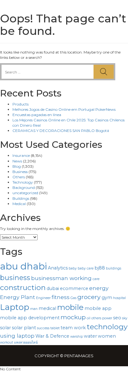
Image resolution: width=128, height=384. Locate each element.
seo (117, 318)
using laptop (17, 335)
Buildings (20, 198)
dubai (53, 288)
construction (23, 287)
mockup (73, 317)
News (17, 161)
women (107, 336)
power (107, 318)
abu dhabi (23, 266)
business (15, 278)
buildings (113, 268)
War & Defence (52, 336)
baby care (86, 268)
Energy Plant (17, 297)
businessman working (61, 278)
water (90, 336)
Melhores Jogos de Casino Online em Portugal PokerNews (64, 109)
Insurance (21, 155)
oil (88, 318)
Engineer (43, 298)
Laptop (14, 307)
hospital (119, 298)
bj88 (99, 268)
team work (73, 327)
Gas (73, 298)
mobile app (98, 308)
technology (107, 326)
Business (20, 171)
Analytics (58, 268)
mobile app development (30, 318)
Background (23, 187)
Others (18, 177)
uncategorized (25, 192)
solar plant (24, 327)
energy (98, 288)
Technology (22, 182)
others (96, 318)
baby (73, 268)
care (96, 279)
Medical (19, 203)
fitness (61, 297)
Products (20, 104)
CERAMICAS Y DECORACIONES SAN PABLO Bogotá (60, 130)
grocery (89, 297)
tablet (55, 328)
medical (47, 308)
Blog (16, 166)
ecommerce (74, 288)
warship (76, 337)
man (34, 309)
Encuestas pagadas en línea (36, 114)
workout (6, 342)
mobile (70, 307)
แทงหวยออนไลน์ (26, 342)
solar (5, 327)
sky (124, 318)
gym (107, 297)
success (43, 328)
